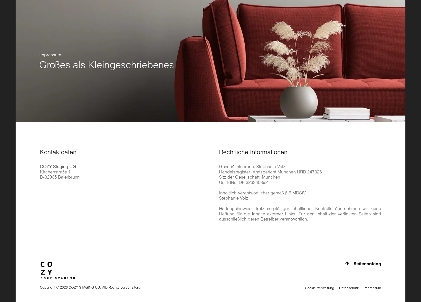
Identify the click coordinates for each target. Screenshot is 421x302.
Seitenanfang (366, 263)
